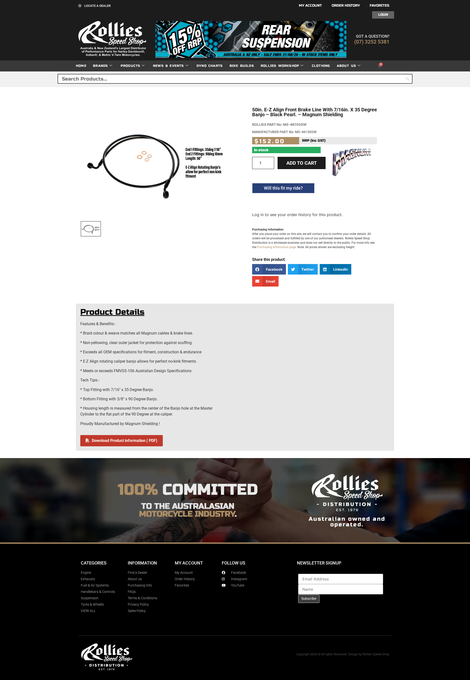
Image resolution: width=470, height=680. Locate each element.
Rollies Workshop (280, 66)
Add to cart (301, 163)
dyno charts (210, 66)
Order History (346, 5)
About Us (346, 66)
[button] (269, 269)
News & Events (168, 66)
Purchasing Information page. (277, 247)
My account (310, 5)
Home (81, 66)
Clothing (321, 66)
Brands (100, 66)
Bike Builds (242, 66)
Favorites (379, 5)
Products (131, 66)
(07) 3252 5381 (371, 42)
